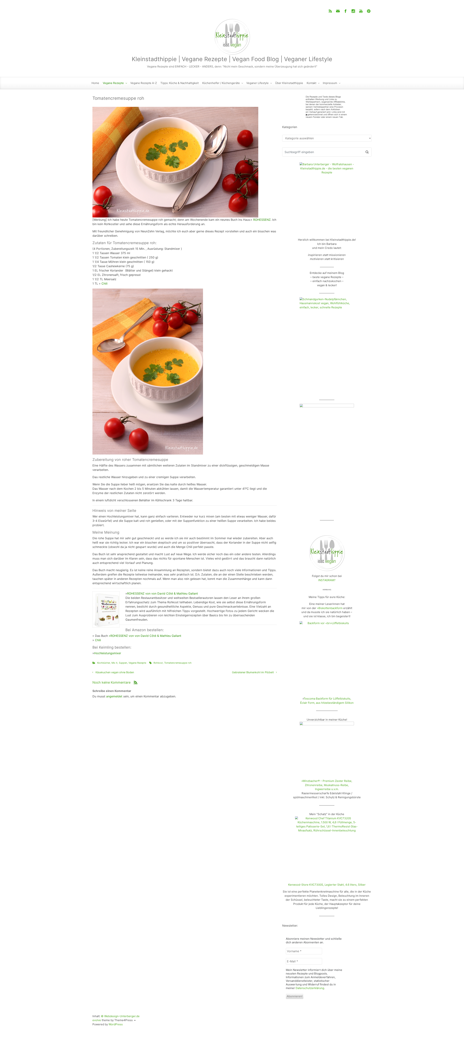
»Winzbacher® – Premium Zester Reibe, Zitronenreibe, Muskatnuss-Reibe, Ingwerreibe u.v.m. (326, 785)
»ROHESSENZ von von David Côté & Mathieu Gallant (145, 636)
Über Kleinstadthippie (289, 83)
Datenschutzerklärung (310, 988)
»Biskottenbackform (330, 608)
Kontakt (311, 83)
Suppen (123, 662)
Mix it (114, 662)
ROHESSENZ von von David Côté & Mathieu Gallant (163, 593)
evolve (96, 1020)
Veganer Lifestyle (257, 83)
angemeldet (114, 696)
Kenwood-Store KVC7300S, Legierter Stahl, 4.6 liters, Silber (327, 884)
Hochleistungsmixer (107, 653)
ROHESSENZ (262, 219)
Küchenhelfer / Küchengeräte (221, 83)
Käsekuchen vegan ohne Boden (115, 672)
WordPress (116, 1024)
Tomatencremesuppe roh (178, 662)
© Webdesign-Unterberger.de (120, 1016)
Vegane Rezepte (113, 83)
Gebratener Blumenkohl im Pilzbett (253, 672)
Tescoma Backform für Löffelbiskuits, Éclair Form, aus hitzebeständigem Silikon (327, 700)
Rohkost (158, 662)
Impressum (330, 83)
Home (95, 83)
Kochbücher (103, 662)
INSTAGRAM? (326, 580)
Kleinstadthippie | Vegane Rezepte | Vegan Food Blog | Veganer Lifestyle (232, 59)
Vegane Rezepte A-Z (143, 83)
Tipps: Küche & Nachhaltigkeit (179, 83)
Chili (104, 283)
